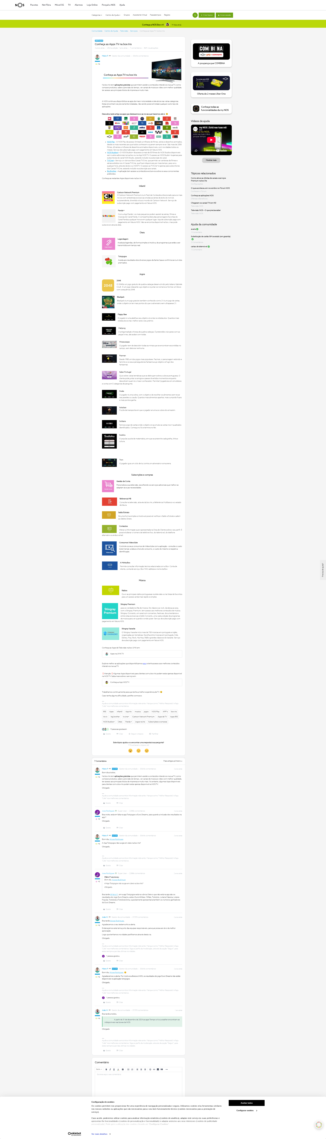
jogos (146, 712)
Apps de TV (162, 717)
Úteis (120, 722)
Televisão (124, 31)
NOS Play (156, 712)
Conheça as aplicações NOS (202, 195)
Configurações (197, 184)
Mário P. (105, 56)
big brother (115, 717)
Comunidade (97, 31)
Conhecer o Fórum (198, 191)
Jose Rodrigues (108, 811)
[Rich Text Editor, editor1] (138, 1084)
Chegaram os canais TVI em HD (203, 203)
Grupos (127, 15)
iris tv (105, 717)
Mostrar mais (211, 160)
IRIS (104, 712)
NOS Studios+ (109, 722)
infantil (119, 712)
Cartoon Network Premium (143, 717)
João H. (105, 917)
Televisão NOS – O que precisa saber (206, 210)
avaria (193, 229)
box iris (174, 712)
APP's (165, 712)
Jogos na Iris (140, 722)
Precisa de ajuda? (323, 570)
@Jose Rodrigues (116, 839)
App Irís (129, 712)
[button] (207, 15)
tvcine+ (126, 717)
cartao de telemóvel (199, 246)
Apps (111, 712)
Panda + (128, 722)
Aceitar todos (247, 1103)
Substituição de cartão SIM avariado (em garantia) (210, 236)
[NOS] (19, 5)
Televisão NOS (197, 206)
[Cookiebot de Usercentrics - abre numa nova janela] (74, 1134)
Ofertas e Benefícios (199, 199)
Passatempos (155, 15)
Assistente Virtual (140, 15)
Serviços (133, 31)
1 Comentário (196, 232)
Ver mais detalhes (99, 1134)
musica (138, 712)
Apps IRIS (174, 717)
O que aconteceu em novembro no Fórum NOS (210, 188)
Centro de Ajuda (111, 31)
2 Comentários (197, 242)
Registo (167, 15)
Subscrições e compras (157, 722)
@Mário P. (114, 894)
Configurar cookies (245, 1110)
